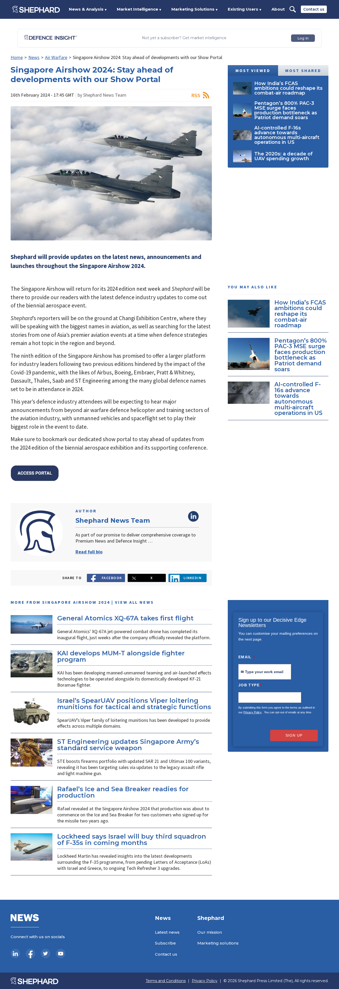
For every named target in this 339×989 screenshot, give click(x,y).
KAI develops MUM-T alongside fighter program (121, 656)
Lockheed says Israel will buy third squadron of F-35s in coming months (131, 840)
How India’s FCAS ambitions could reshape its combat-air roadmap (300, 314)
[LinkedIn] (15, 953)
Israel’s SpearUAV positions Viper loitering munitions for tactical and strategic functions (134, 704)
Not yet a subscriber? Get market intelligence (184, 38)
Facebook (112, 577)
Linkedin (193, 577)
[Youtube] (60, 953)
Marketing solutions (218, 943)
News (33, 57)
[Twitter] (45, 953)
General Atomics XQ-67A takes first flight (125, 618)
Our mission (209, 932)
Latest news (167, 932)
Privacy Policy (252, 712)
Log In (303, 38)
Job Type (249, 685)
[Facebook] (30, 953)
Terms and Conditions (166, 981)
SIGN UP (294, 735)
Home (17, 57)
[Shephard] (36, 9)
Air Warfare (56, 57)
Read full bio (88, 552)
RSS (195, 95)
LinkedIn (193, 516)
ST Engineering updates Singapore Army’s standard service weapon (128, 745)
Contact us (313, 9)
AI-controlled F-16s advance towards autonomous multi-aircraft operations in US (298, 399)
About (278, 9)
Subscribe (165, 943)
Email (246, 657)
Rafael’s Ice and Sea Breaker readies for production (123, 792)
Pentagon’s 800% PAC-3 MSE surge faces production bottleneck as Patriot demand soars (300, 355)
